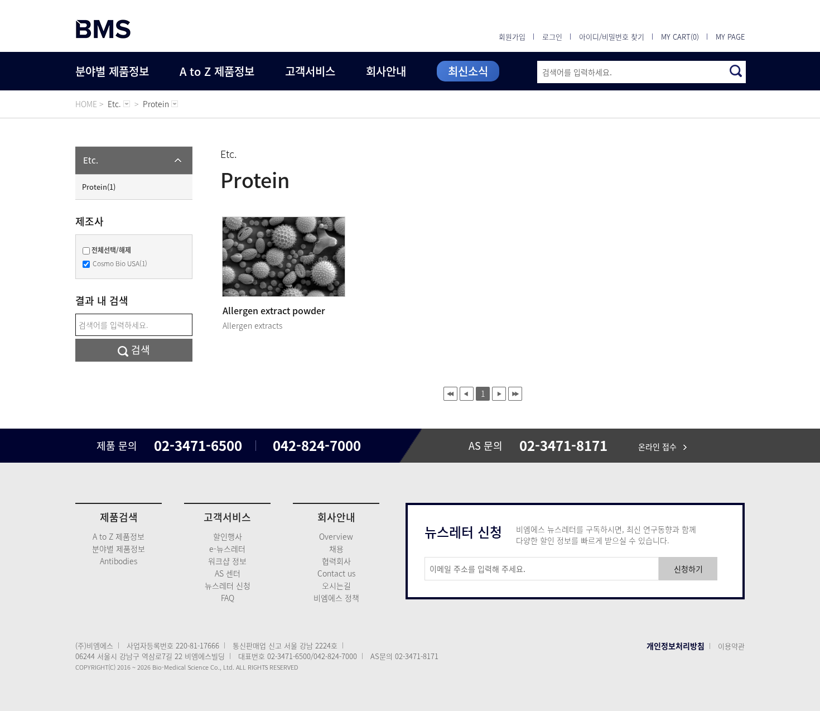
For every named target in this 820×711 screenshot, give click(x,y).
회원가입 (512, 36)
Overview (336, 536)
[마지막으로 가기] (515, 394)
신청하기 (688, 568)
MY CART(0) (680, 36)
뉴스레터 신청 (227, 585)
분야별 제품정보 (112, 71)
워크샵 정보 (227, 560)
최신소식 (468, 71)
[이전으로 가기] (467, 394)
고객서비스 (310, 71)
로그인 (552, 36)
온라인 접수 (660, 446)
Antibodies (118, 560)
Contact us (336, 573)
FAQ (227, 597)
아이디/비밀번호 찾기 (611, 36)
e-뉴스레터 (227, 548)
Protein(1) (98, 186)
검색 (139, 349)
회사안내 (386, 71)
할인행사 (227, 536)
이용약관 (731, 646)
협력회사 (336, 560)
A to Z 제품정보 (217, 71)
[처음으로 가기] (450, 394)
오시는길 (336, 585)
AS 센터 (227, 573)
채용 (336, 548)
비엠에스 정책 (336, 597)
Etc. (90, 160)
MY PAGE (730, 36)
